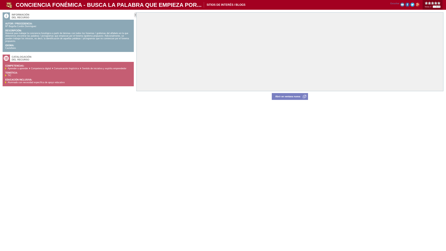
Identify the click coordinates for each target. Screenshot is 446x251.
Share (407, 5)
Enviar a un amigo (402, 5)
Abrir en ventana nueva (287, 96)
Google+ (418, 5)
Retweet (412, 5)
